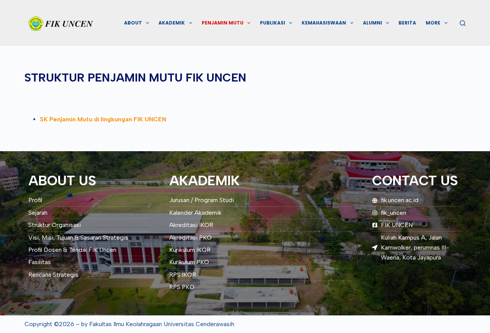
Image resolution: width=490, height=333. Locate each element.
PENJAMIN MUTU (222, 23)
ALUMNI (372, 23)
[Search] (463, 23)
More (433, 23)
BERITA (407, 23)
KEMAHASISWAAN (324, 23)
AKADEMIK (171, 23)
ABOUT (133, 23)
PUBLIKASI (272, 23)
